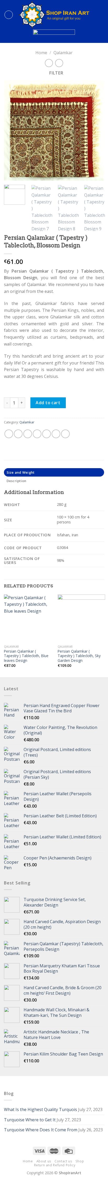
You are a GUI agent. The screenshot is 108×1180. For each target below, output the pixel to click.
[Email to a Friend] (37, 433)
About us (43, 1161)
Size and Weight (21, 472)
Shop (79, 1161)
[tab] (54, 472)
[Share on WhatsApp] (8, 433)
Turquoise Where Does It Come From (40, 1130)
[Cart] (101, 15)
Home (41, 53)
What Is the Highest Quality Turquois (40, 1109)
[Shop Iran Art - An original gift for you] (54, 15)
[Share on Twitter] (27, 433)
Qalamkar (63, 53)
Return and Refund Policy (54, 1165)
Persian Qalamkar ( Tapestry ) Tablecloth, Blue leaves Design (26, 656)
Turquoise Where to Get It (30, 1120)
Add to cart (48, 403)
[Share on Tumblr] (65, 433)
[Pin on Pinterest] (46, 433)
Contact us (63, 1161)
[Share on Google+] (56, 433)
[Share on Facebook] (18, 433)
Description (16, 480)
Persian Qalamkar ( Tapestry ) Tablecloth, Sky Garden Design (79, 656)
